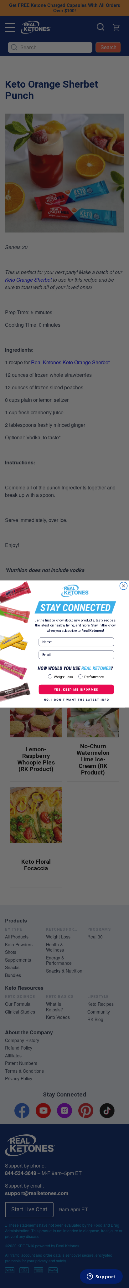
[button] (76, 699)
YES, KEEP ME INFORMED (76, 689)
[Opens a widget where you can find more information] (101, 1277)
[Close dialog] (123, 586)
